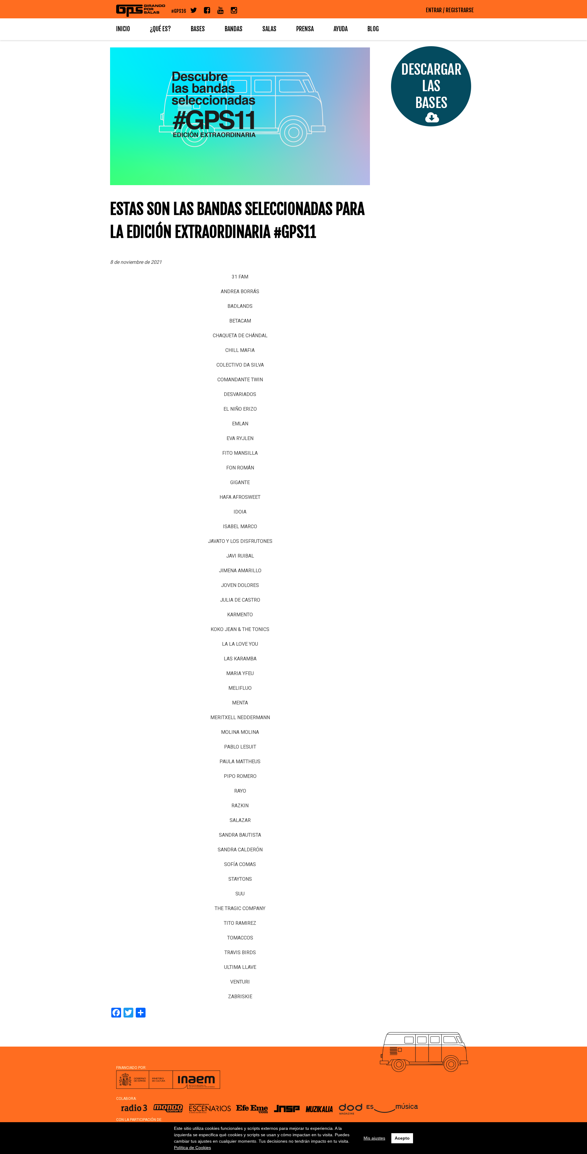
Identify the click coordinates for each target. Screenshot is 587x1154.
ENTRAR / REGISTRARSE (450, 10)
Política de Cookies (192, 1147)
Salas (269, 29)
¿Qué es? (160, 29)
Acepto (402, 1138)
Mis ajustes (374, 1138)
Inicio (123, 29)
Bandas (233, 29)
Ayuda (341, 29)
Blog (373, 29)
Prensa (305, 29)
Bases (198, 29)
